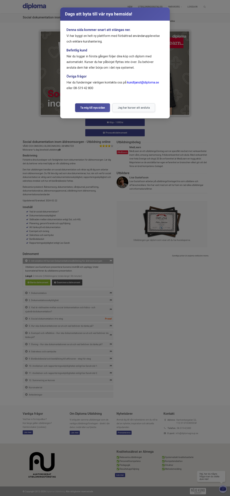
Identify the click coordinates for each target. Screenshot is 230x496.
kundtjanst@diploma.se (143, 82)
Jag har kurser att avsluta (134, 107)
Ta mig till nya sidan (92, 107)
